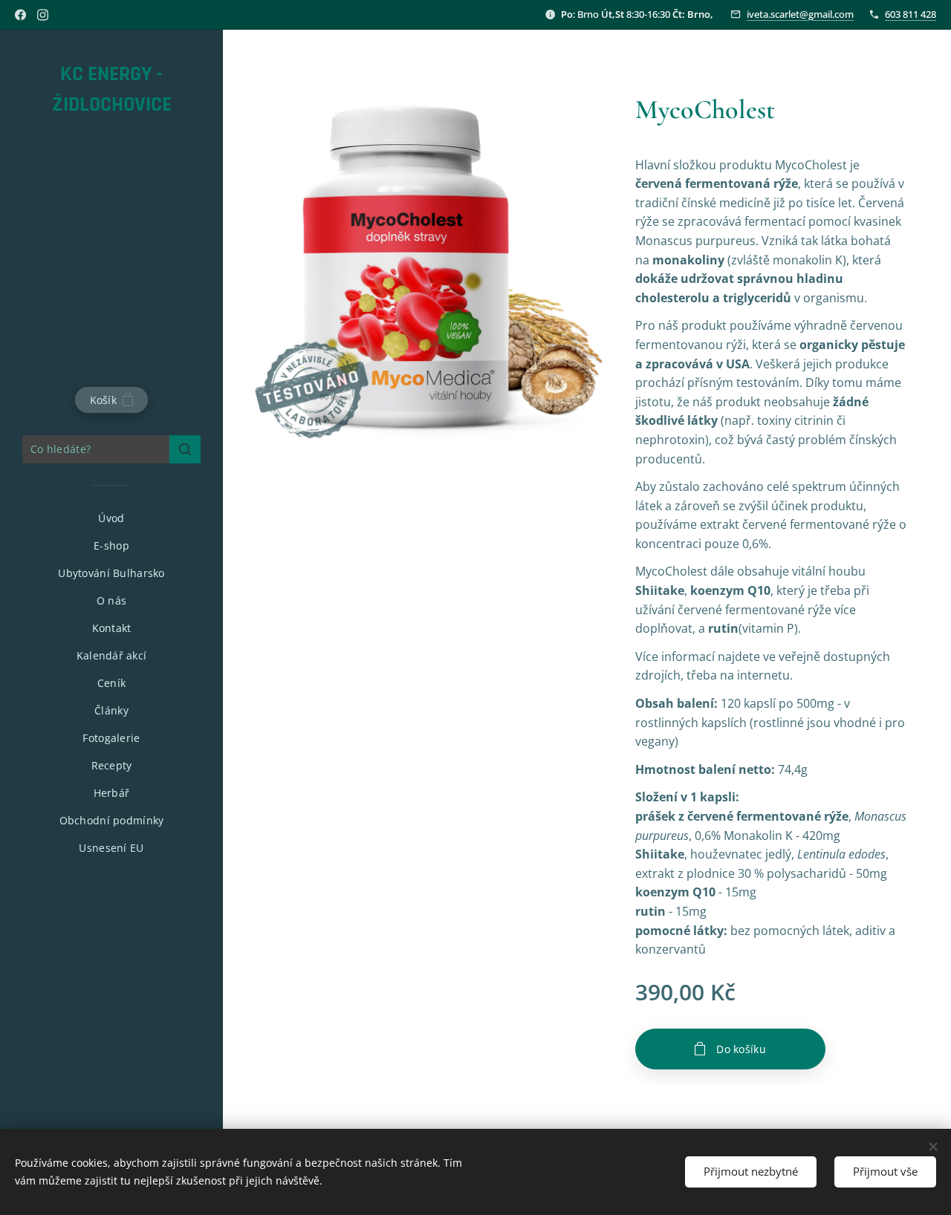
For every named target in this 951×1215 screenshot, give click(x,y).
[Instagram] (42, 14)
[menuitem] (111, 518)
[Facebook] (20, 14)
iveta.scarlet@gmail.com (800, 14)
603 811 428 (910, 14)
